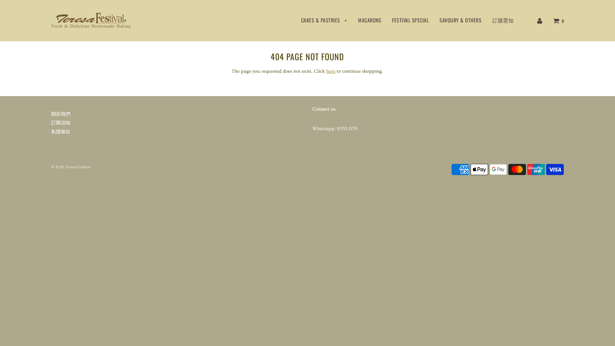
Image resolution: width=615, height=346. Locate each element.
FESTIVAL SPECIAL (410, 20)
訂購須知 (60, 123)
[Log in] (539, 20)
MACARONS (369, 20)
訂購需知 (502, 20)
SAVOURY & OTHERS (460, 20)
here (330, 71)
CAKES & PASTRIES (321, 20)
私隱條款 (60, 132)
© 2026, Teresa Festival (70, 167)
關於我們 (60, 114)
